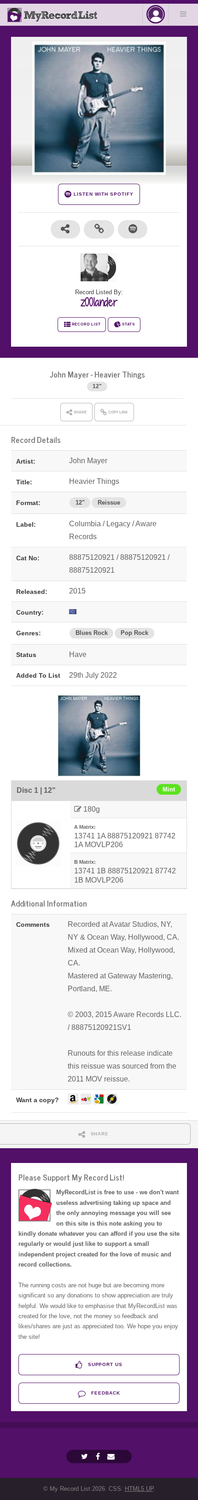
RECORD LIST (86, 324)
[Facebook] (99, 1456)
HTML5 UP (139, 1488)
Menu (183, 14)
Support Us (104, 1364)
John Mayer (69, 374)
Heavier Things (119, 374)
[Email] (112, 1456)
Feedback (104, 1392)
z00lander (99, 302)
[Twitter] (85, 1456)
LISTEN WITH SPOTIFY (102, 194)
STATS (128, 324)
